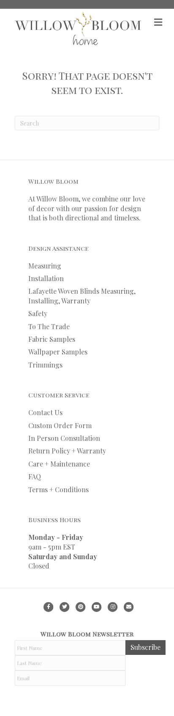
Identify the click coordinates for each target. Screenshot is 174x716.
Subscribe (145, 647)
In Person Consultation (64, 438)
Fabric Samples (51, 339)
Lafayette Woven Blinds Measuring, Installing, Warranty (82, 296)
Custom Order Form (60, 425)
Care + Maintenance (59, 463)
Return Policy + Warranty (67, 450)
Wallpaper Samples (57, 351)
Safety (37, 313)
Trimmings (45, 364)
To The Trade (49, 326)
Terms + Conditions (58, 489)
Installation (46, 278)
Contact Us (45, 412)
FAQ (34, 476)
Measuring (44, 265)
